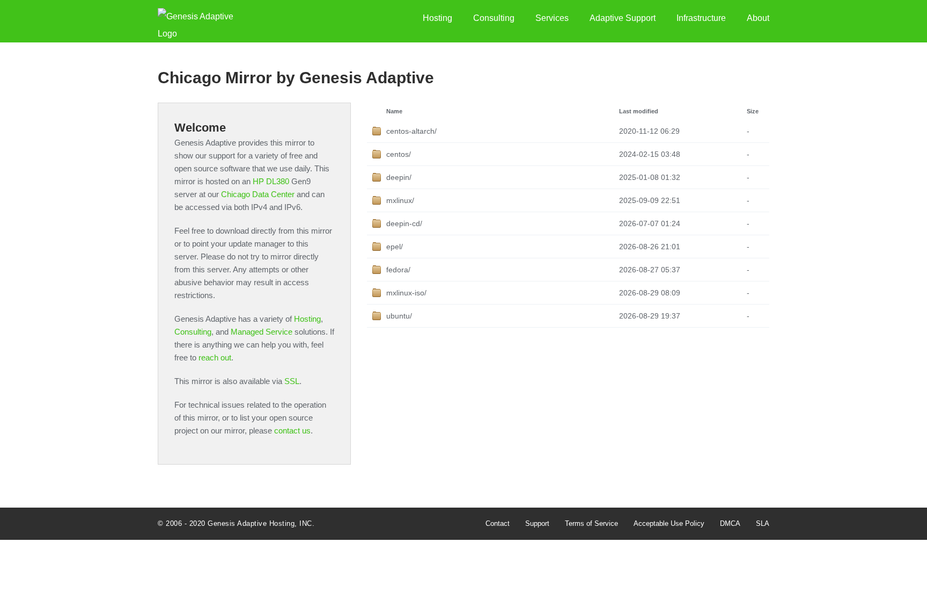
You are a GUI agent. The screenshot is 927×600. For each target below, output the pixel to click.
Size (753, 111)
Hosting (437, 18)
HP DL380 (271, 181)
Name (394, 111)
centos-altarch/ (411, 131)
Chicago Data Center (258, 194)
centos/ (398, 154)
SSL (291, 381)
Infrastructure (701, 18)
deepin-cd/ (404, 223)
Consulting (493, 18)
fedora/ (398, 269)
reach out (214, 357)
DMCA (730, 523)
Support (537, 523)
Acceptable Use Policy (669, 523)
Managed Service (261, 331)
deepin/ (398, 177)
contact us (292, 430)
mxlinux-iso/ (406, 292)
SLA (762, 523)
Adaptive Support (623, 18)
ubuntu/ (399, 316)
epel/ (394, 246)
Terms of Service (591, 523)
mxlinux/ (400, 200)
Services (552, 18)
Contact (497, 523)
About (758, 18)
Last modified (638, 111)
